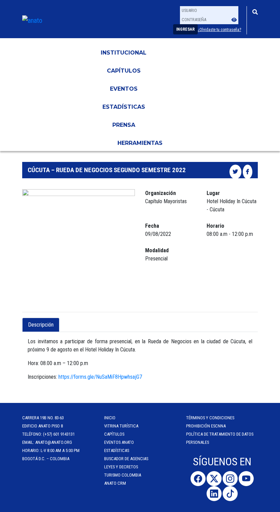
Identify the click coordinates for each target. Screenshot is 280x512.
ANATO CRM (115, 483)
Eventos (124, 89)
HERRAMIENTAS (140, 143)
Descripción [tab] (41, 324)
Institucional (123, 52)
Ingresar (185, 29)
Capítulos (124, 70)
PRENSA (123, 125)
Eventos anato (119, 442)
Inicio (109, 417)
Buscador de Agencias (126, 458)
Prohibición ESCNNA (206, 425)
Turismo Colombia (122, 475)
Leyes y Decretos (121, 466)
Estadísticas (123, 107)
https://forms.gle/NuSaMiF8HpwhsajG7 (100, 377)
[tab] (65, 321)
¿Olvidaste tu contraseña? (219, 29)
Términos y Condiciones (210, 417)
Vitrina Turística (121, 425)
